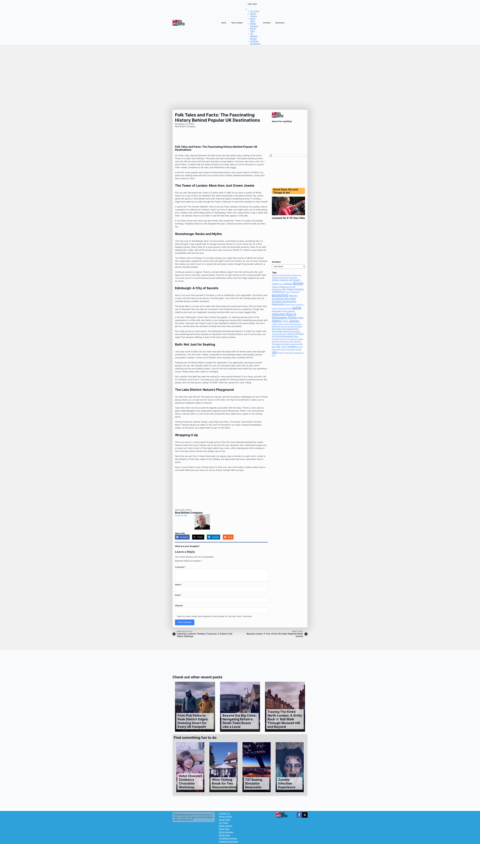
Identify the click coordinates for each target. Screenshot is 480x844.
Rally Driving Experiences (280, 341)
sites (291, 341)
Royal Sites (224, 829)
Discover (287, 292)
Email (178, 595)
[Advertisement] (221, 491)
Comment (180, 567)
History (277, 321)
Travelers (292, 346)
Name (178, 585)
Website (179, 606)
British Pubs (224, 835)
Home (223, 23)
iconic (285, 321)
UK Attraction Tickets (293, 349)
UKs (274, 352)
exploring (280, 295)
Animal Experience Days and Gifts (284, 278)
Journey (294, 320)
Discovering (295, 292)
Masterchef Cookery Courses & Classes (287, 326)
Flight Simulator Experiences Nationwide (284, 301)
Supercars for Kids (296, 344)
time (273, 347)
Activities (267, 23)
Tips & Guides (237, 23)
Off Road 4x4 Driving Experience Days (288, 335)
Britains (288, 283)
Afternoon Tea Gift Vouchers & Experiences (286, 275)
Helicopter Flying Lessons (283, 311)
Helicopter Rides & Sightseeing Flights (284, 315)
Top (278, 346)
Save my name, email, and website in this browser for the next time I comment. (214, 616)
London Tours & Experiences (293, 324)
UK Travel (223, 823)
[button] (275, 209)
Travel (283, 347)
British (298, 283)
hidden (301, 318)
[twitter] (305, 815)
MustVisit (291, 334)
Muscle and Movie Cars (279, 334)
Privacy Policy (225, 816)
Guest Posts (224, 819)
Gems (287, 304)
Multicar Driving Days (291, 331)
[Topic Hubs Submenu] (246, 9)
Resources (280, 23)
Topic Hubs (252, 4)
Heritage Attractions (228, 841)
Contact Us (224, 813)
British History (225, 826)
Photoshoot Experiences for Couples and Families (287, 339)
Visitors (281, 353)
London (274, 324)
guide (296, 308)
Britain (281, 284)
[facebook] (299, 815)
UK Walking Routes (228, 838)
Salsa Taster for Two (288, 217)
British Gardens (226, 832)
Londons (281, 324)
